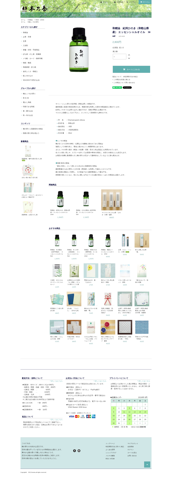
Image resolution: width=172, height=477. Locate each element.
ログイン (132, 2)
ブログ (138, 15)
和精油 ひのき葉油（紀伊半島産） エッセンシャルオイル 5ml (86, 212)
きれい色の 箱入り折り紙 (29, 177)
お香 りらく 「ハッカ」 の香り (124, 251)
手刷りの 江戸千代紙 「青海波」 (142, 338)
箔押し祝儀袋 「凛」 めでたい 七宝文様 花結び (107, 310)
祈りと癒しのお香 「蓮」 (141, 251)
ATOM (112, 459)
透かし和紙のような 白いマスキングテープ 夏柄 (107, 339)
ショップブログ (111, 453)
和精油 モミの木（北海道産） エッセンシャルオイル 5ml (73, 253)
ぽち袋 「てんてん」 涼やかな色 (73, 309)
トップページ (110, 443)
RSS (107, 459)
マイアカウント (133, 443)
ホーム (23, 20)
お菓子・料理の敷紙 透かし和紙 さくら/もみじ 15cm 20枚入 (125, 310)
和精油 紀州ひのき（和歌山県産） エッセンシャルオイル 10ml (60, 212)
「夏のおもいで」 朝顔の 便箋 (141, 281)
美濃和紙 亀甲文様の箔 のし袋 (32, 159)
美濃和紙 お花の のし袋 (29, 215)
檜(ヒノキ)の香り (33, 22)
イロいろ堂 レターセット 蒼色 (124, 281)
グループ (60, 15)
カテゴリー (44, 15)
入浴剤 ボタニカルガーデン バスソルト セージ (57, 282)
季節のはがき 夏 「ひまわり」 (90, 281)
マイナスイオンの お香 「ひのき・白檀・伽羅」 (111, 214)
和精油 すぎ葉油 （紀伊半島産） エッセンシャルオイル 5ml (57, 253)
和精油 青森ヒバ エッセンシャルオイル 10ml (107, 252)
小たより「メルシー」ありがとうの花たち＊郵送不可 (32, 196)
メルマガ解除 (110, 456)
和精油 (30, 20)
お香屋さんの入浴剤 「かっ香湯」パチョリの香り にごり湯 (73, 282)
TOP (32, 15)
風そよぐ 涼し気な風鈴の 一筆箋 (107, 281)
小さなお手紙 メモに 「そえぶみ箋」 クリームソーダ (90, 339)
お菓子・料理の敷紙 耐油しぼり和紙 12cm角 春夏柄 (142, 310)
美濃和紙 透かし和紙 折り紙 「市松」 (125, 338)
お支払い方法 (94, 15)
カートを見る (132, 453)
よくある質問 (110, 15)
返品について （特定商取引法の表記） (125, 76)
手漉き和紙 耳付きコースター (73, 338)
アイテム (146, 2)
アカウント (107, 2)
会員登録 (120, 2)
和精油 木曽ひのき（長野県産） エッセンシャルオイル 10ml (90, 253)
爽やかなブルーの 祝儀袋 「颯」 (90, 309)
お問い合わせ (126, 15)
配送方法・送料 (78, 15)
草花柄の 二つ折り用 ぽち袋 (56, 309)
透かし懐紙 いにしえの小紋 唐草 (56, 338)
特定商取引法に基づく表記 (115, 446)
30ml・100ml (40, 20)
